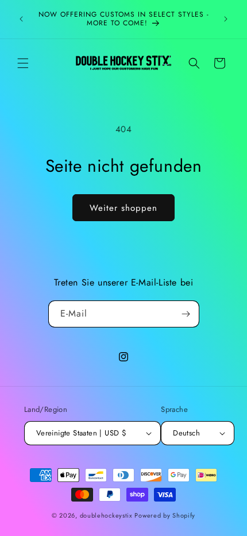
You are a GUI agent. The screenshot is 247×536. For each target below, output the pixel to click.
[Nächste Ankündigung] (225, 19)
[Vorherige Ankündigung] (21, 19)
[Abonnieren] (186, 313)
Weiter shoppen (123, 208)
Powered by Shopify (164, 515)
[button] (23, 63)
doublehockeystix (106, 515)
